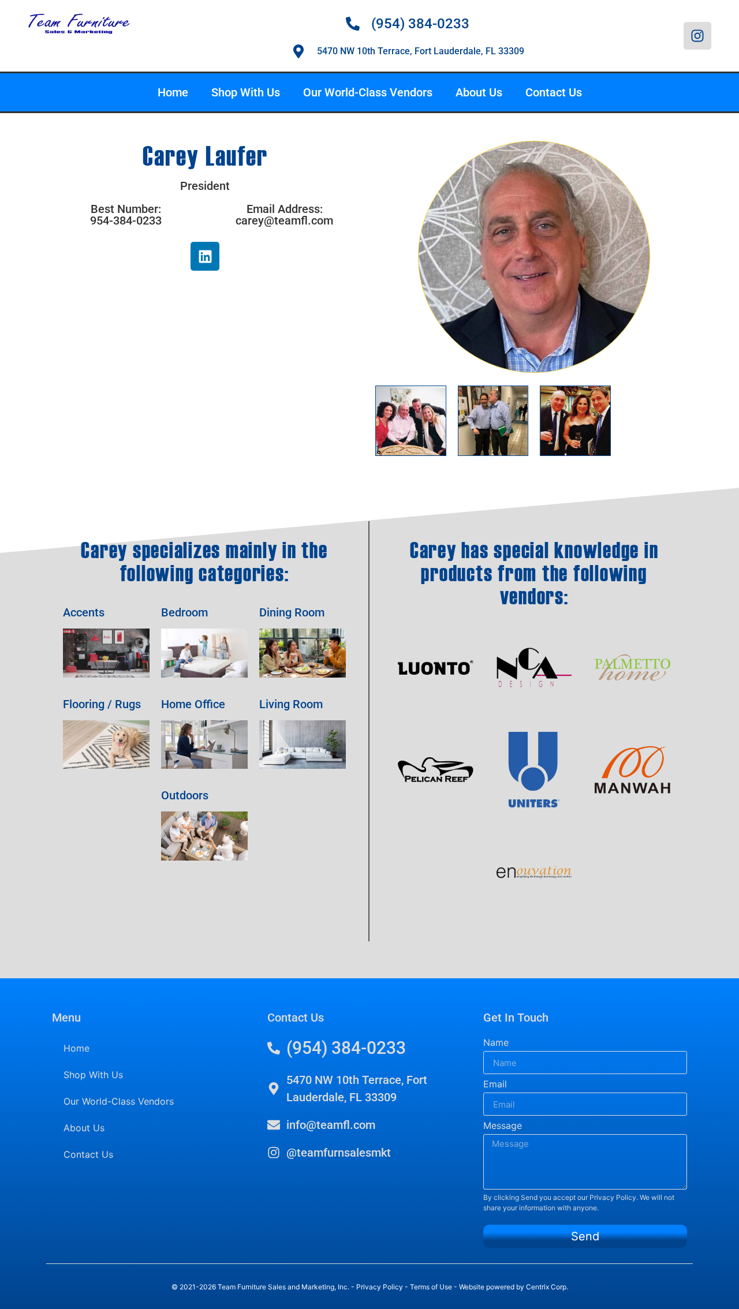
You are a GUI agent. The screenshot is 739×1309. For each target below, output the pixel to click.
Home (173, 92)
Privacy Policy (612, 1197)
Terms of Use (431, 1286)
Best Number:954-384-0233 (126, 214)
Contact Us (553, 92)
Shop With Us (245, 92)
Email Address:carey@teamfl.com (284, 214)
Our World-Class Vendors (367, 92)
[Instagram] (697, 36)
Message (502, 1125)
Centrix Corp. (547, 1286)
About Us (479, 92)
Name (496, 1042)
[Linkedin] (205, 256)
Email (495, 1084)
